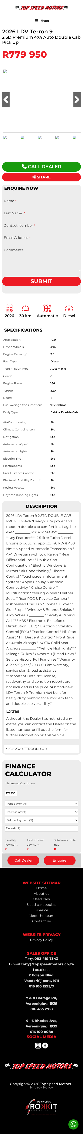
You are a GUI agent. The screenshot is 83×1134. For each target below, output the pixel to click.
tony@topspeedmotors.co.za (47, 964)
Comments (13, 250)
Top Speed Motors (41, 7)
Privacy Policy (41, 1087)
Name (10, 201)
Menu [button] (45, 20)
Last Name (14, 213)
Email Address (17, 238)
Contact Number (19, 226)
